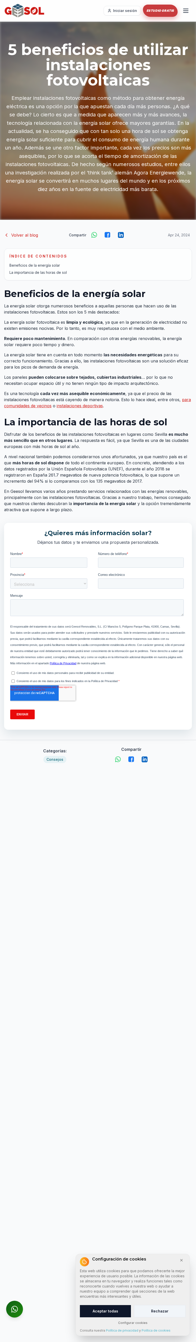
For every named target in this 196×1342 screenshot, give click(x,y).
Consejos (54, 759)
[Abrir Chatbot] (14, 1309)
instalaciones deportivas (80, 405)
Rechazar (159, 1311)
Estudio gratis (160, 10)
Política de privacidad (122, 1330)
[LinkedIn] (121, 235)
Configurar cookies (133, 1323)
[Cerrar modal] (181, 1260)
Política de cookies (156, 1330)
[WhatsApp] (94, 235)
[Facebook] (108, 235)
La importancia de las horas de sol (38, 272)
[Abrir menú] (186, 11)
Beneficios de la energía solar (34, 265)
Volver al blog (24, 235)
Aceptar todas (105, 1311)
